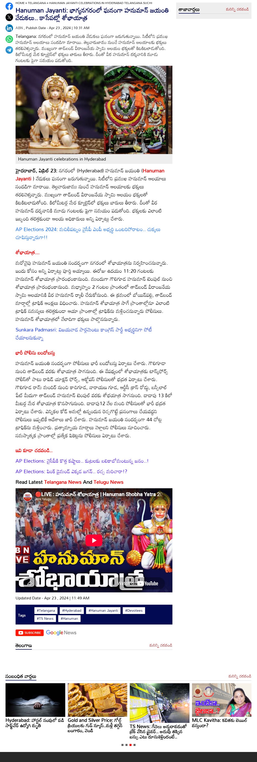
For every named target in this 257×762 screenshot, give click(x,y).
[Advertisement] (94, 662)
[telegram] (9, 50)
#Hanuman (69, 618)
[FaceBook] (9, 6)
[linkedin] (9, 28)
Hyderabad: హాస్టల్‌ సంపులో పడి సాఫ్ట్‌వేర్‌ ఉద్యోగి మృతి (221, 722)
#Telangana (46, 610)
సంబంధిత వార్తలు (21, 676)
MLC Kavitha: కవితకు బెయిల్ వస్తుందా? (157, 722)
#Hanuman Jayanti (103, 610)
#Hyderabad (71, 610)
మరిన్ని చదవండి (161, 645)
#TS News (45, 618)
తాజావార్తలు (189, 9)
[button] (122, 745)
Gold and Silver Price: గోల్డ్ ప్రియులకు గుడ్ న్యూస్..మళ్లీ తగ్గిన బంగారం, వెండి (33, 725)
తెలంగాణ (24, 645)
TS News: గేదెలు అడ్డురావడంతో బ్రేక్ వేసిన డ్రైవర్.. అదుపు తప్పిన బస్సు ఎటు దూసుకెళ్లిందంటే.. (96, 731)
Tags (22, 615)
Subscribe (33, 633)
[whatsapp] (9, 39)
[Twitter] (9, 17)
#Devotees (134, 610)
